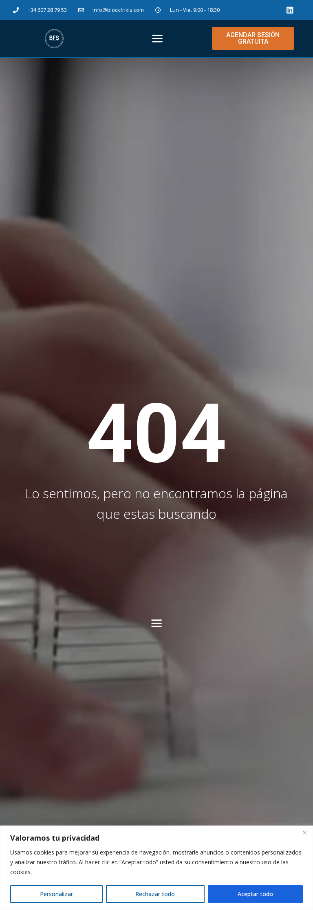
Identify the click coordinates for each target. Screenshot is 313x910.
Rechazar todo (155, 894)
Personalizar (56, 894)
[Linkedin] (290, 10)
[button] (157, 38)
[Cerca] (304, 832)
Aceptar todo (255, 894)
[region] (156, 868)
